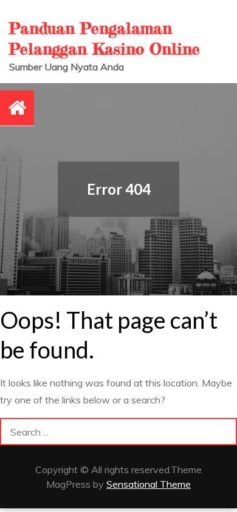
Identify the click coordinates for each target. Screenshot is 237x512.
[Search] (223, 431)
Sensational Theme (148, 484)
